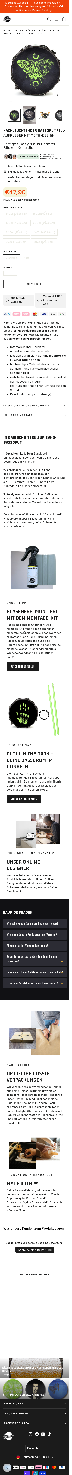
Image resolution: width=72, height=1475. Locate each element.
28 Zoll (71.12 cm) (44, 241)
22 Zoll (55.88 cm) (16, 232)
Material (10, 251)
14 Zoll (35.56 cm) (16, 213)
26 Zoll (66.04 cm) (16, 241)
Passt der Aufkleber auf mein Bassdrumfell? (33, 983)
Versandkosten (30, 199)
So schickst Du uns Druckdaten (26, 405)
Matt (26, 257)
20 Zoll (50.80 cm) (44, 222)
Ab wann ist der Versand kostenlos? (27, 946)
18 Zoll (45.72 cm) (16, 222)
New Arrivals (35, 30)
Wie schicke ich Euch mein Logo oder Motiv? (32, 924)
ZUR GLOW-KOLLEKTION (24, 799)
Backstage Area (16, 1423)
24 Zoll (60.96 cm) (44, 232)
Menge (8, 267)
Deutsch (32, 1448)
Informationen (15, 1413)
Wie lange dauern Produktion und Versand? (32, 934)
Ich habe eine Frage (17, 415)
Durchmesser (13, 207)
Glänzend (11, 257)
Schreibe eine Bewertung (35, 1250)
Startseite (8, 30)
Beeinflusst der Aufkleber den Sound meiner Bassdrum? (33, 959)
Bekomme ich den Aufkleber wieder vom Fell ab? (35, 972)
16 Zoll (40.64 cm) (43, 213)
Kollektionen (21, 30)
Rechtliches (13, 1403)
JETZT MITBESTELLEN (23, 666)
